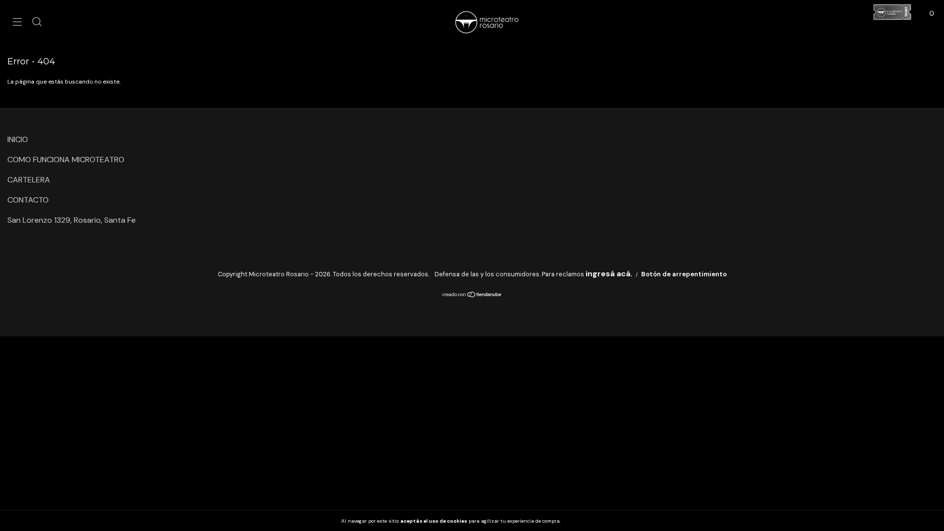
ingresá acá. (609, 273)
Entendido (585, 520)
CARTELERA (28, 180)
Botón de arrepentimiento (684, 274)
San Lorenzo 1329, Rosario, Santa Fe (71, 220)
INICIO (17, 139)
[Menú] (17, 22)
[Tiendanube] (472, 295)
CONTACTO (28, 200)
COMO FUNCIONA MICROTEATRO (65, 159)
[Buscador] (37, 22)
